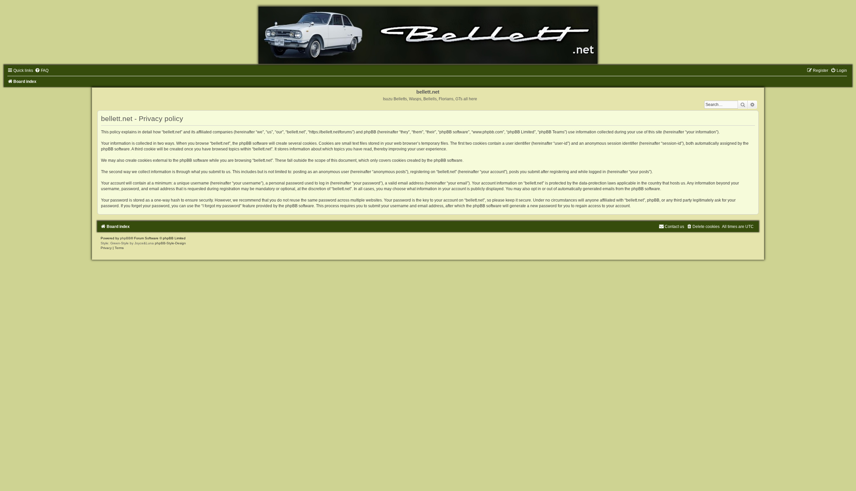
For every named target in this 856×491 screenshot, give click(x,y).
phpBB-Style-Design (170, 243)
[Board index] (428, 35)
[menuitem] (41, 70)
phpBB (125, 238)
